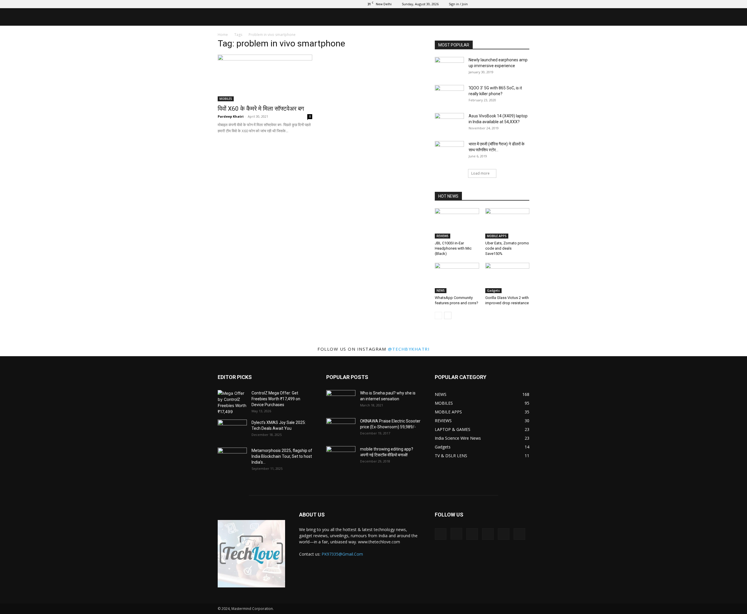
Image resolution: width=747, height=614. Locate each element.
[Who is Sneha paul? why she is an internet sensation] (340, 400)
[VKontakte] (515, 4)
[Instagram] (486, 4)
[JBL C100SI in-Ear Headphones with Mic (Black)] (457, 223)
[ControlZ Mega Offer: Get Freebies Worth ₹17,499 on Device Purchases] (232, 402)
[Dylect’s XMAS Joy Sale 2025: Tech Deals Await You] (232, 430)
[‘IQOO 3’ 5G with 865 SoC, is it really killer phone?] (449, 95)
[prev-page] (438, 315)
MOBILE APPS (497, 236)
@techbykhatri (409, 349)
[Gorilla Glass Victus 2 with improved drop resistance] (507, 278)
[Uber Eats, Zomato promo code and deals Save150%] (507, 223)
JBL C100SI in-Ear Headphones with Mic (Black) (453, 248)
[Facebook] (476, 4)
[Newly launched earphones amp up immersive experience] (449, 67)
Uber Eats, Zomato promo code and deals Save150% (507, 248)
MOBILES (225, 99)
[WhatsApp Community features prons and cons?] (457, 278)
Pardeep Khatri (231, 116)
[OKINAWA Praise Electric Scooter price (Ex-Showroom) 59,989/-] (340, 428)
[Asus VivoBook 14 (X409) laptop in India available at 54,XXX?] (449, 123)
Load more (480, 173)
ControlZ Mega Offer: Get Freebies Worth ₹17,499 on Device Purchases (276, 399)
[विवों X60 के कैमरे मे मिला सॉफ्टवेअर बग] (265, 78)
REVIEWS (442, 236)
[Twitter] (496, 4)
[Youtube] (525, 4)
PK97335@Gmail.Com (342, 554)
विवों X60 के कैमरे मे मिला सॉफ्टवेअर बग (261, 108)
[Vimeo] (505, 4)
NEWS (441, 290)
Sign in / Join (458, 4)
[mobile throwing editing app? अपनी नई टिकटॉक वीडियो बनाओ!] (340, 456)
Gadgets (493, 290)
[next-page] (447, 315)
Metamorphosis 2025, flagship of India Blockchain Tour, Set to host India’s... (282, 456)
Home (223, 34)
